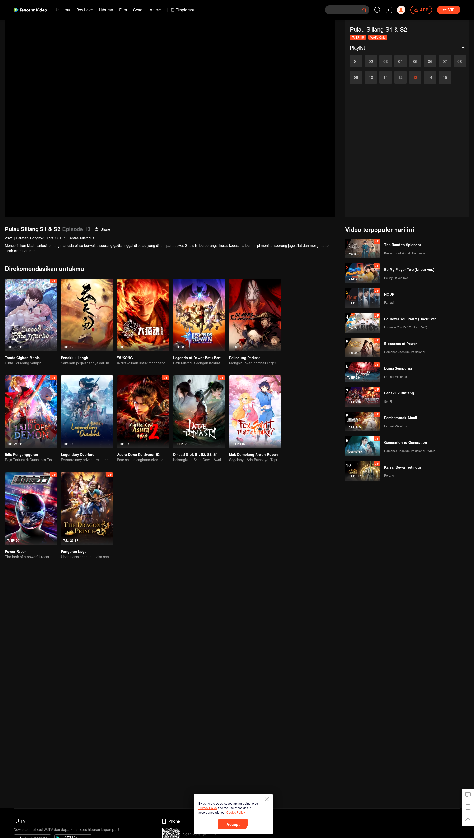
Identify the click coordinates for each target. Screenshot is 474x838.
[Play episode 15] (445, 77)
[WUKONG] (143, 315)
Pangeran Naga (74, 551)
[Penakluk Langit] (87, 315)
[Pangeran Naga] (87, 508)
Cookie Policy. (235, 812)
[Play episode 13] (415, 77)
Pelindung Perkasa (245, 357)
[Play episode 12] (400, 77)
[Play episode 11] (385, 77)
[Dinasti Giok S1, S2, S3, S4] (199, 411)
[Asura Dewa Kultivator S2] (143, 411)
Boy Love (84, 10)
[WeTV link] (30, 10)
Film (123, 10)
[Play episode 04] (400, 61)
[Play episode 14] (430, 77)
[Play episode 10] (371, 77)
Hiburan (106, 10)
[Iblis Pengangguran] (31, 411)
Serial (138, 10)
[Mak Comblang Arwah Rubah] (255, 411)
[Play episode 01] (356, 61)
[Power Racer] (31, 508)
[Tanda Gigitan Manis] (31, 315)
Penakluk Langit (74, 357)
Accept (233, 824)
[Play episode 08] (460, 61)
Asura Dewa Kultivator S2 (138, 454)
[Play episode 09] (356, 77)
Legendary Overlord (78, 454)
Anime (155, 10)
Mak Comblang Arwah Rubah (253, 454)
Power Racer (15, 551)
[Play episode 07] (445, 61)
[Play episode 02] (371, 61)
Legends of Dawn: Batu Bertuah (200, 357)
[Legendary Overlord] (87, 411)
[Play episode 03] (385, 61)
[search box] (364, 10)
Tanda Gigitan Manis (22, 357)
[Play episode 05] (415, 61)
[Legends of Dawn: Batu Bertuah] (199, 315)
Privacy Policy (207, 808)
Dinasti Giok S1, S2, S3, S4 (195, 454)
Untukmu (62, 10)
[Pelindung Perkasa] (255, 315)
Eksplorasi (184, 10)
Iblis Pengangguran (21, 454)
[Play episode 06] (430, 61)
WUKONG (125, 357)
